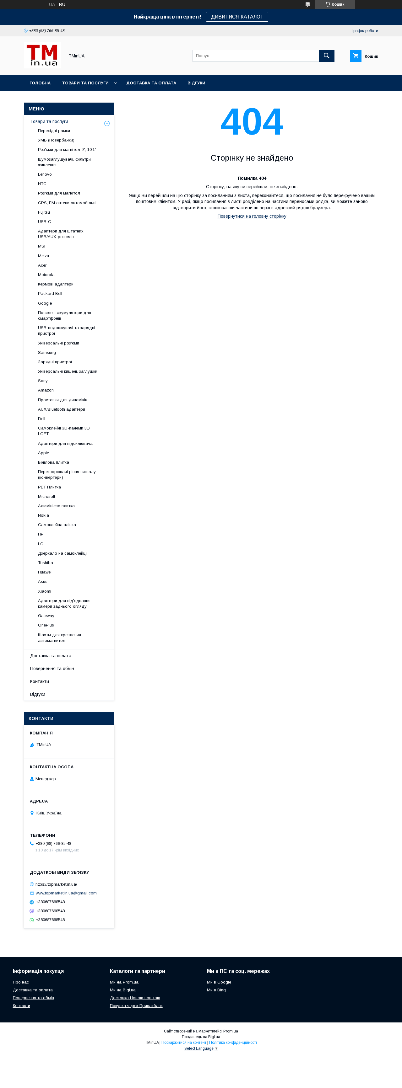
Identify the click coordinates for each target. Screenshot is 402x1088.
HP (41, 534)
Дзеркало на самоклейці (62, 553)
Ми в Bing (216, 990)
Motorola (46, 274)
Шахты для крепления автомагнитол (59, 637)
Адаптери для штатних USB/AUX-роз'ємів (61, 234)
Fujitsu (44, 212)
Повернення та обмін (52, 668)
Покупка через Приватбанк (136, 1005)
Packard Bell (50, 293)
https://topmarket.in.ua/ (56, 884)
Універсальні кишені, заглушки (67, 371)
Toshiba (45, 562)
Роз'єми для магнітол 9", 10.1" (67, 149)
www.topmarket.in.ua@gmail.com (66, 893)
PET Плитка (49, 487)
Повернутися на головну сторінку (252, 216)
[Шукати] (326, 56)
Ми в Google (219, 982)
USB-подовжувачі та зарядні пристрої (66, 330)
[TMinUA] (42, 66)
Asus (42, 581)
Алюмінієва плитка (56, 506)
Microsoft (46, 496)
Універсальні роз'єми (58, 343)
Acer (42, 265)
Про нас (21, 982)
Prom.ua (230, 1031)
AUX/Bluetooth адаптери (61, 409)
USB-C (44, 221)
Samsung (47, 352)
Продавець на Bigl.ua (201, 1037)
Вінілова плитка (53, 462)
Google (45, 303)
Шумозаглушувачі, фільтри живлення (64, 162)
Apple (43, 453)
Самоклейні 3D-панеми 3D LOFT (64, 431)
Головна (40, 83)
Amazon (46, 390)
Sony (43, 380)
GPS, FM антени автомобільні (67, 202)
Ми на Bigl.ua (123, 990)
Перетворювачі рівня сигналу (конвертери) (67, 474)
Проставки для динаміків (62, 399)
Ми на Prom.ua (124, 982)
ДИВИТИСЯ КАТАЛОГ (237, 16)
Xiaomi (44, 591)
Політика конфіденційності (233, 1042)
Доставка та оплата (151, 83)
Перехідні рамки (54, 130)
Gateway (46, 615)
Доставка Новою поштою (135, 997)
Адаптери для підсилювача (65, 443)
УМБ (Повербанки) (56, 140)
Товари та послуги (85, 83)
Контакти (39, 681)
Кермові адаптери (55, 284)
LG (40, 543)
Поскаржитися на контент (183, 1042)
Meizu (43, 255)
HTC (42, 183)
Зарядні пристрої (55, 362)
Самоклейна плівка (57, 524)
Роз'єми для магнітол (59, 193)
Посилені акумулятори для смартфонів (64, 315)
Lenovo (45, 174)
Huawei (45, 572)
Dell (41, 418)
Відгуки (196, 83)
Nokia (43, 515)
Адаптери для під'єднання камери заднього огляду (64, 603)
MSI (41, 246)
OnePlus (46, 625)
